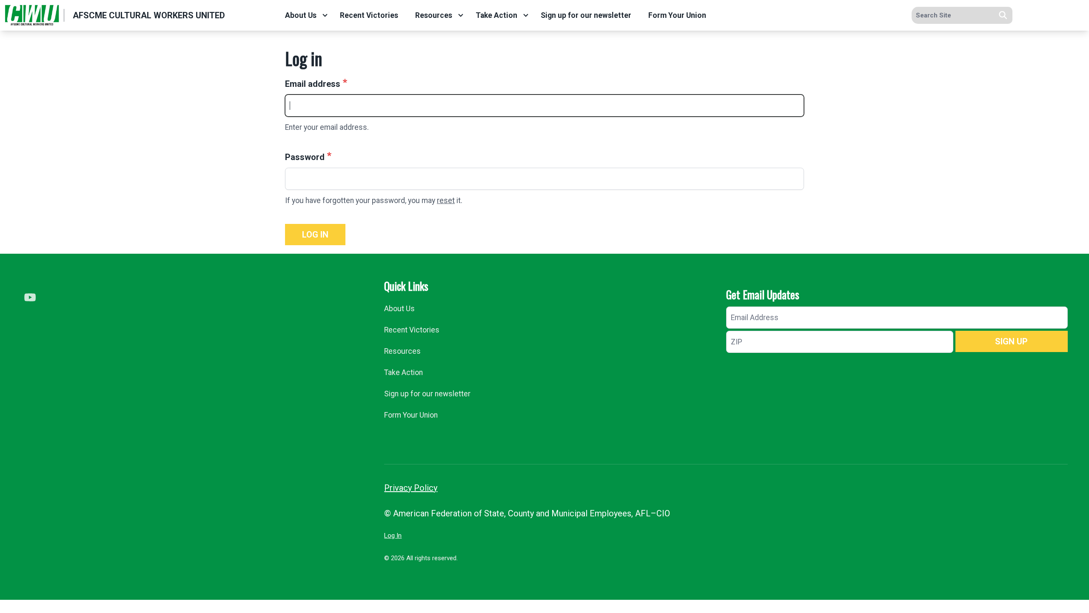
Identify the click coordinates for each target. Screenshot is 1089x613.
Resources (433, 15)
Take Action (496, 15)
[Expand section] (325, 15)
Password (305, 157)
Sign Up (1011, 341)
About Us (300, 15)
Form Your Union (677, 15)
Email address (312, 84)
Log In (393, 535)
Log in (315, 234)
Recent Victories (369, 15)
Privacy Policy (410, 488)
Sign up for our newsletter (586, 15)
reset (446, 200)
